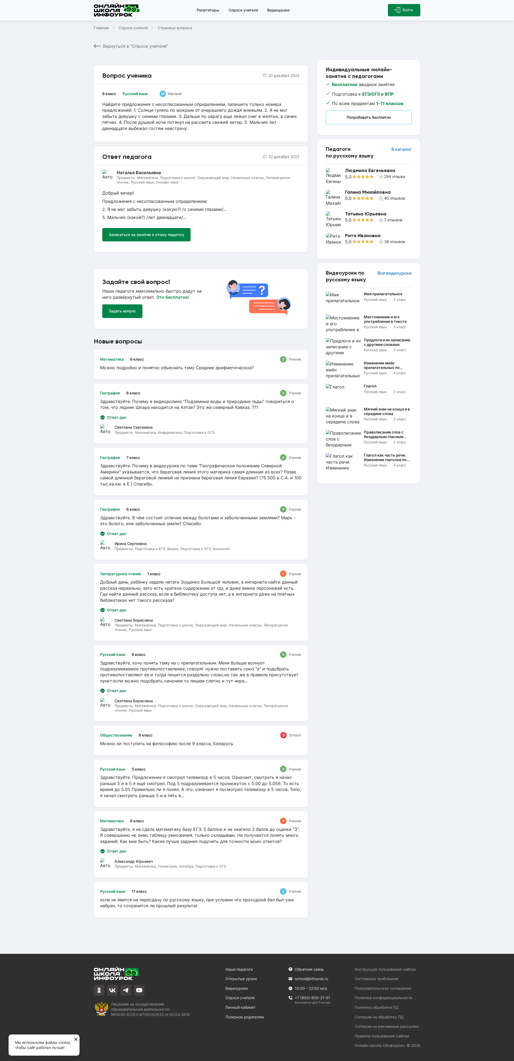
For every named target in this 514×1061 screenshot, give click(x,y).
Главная (101, 27)
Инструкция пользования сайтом (385, 969)
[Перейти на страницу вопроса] (201, 364)
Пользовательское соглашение (383, 988)
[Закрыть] (75, 1039)
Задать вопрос (122, 311)
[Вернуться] (7, 530)
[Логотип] (118, 10)
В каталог (401, 149)
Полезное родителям (244, 1017)
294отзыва (394, 176)
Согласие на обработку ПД (379, 1017)
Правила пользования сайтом (382, 1036)
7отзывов (393, 220)
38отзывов (394, 241)
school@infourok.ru (311, 978)
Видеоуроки (278, 10)
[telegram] (125, 990)
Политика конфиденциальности (383, 997)
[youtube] (139, 990)
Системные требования (376, 978)
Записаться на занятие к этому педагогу (146, 234)
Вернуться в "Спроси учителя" (135, 46)
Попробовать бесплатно (369, 117)
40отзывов (394, 198)
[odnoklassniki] (99, 990)
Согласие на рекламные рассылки (386, 1026)
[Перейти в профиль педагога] (369, 176)
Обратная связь (309, 969)
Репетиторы (208, 10)
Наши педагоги (239, 969)
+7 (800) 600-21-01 (312, 997)
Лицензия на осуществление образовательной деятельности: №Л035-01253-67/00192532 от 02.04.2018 (150, 1009)
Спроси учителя (243, 10)
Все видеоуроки (394, 273)
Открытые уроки (241, 978)
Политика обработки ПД (377, 1007)
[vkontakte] (112, 990)
